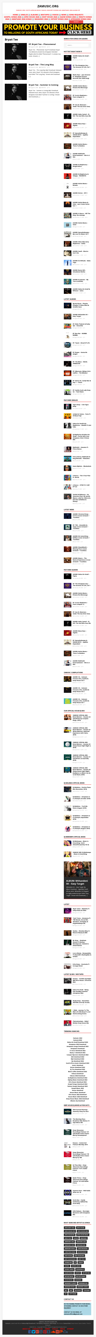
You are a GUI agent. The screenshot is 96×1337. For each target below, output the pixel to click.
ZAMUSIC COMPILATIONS (73, 672)
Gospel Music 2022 (77, 1088)
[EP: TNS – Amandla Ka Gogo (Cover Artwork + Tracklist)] (67, 529)
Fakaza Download (77, 1073)
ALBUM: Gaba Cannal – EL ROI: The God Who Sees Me (82, 115)
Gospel (67, 1266)
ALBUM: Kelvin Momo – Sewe (80, 223)
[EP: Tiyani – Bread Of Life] (67, 347)
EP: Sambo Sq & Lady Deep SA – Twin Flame (81, 391)
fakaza (80, 1262)
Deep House (68, 1255)
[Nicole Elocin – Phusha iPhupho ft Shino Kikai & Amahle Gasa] (67, 307)
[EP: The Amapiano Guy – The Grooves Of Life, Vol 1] (67, 69)
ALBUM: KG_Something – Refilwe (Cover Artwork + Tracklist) (81, 537)
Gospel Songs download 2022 (77, 1084)
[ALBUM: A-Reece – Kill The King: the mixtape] (67, 217)
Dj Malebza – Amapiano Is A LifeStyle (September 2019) (81, 817)
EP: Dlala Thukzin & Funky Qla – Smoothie (81, 325)
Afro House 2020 (83, 1231)
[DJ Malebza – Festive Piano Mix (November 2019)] (67, 791)
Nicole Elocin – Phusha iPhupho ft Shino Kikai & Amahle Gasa (81, 305)
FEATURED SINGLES (71, 400)
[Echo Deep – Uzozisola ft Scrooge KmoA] (67, 968)
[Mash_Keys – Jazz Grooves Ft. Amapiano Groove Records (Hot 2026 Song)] (67, 78)
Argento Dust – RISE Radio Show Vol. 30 (81, 1191)
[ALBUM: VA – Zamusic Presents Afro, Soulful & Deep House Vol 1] (67, 703)
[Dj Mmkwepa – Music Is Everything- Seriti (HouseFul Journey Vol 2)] (67, 845)
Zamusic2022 (77, 1040)
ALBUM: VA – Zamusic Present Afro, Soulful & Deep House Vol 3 (80, 678)
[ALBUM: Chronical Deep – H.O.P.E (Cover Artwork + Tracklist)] (67, 518)
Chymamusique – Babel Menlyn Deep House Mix (81, 1022)
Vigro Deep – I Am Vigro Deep (81, 405)
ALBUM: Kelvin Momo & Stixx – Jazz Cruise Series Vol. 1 (81, 204)
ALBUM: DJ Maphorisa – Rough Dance (80, 165)
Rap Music (78, 1290)
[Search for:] (77, 45)
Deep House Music (70, 1259)
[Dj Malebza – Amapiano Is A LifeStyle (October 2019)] (67, 800)
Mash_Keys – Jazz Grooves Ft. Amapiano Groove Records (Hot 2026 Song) (81, 76)
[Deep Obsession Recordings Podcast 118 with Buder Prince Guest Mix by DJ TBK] (67, 1156)
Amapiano (83, 1238)
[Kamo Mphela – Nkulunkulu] (67, 470)
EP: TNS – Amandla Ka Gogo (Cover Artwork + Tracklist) (80, 526)
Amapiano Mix (81, 1245)
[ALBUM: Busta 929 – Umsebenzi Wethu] (67, 274)
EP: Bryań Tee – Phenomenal (42, 44)
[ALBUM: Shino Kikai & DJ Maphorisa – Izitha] (67, 245)
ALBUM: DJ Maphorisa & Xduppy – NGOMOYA (80, 175)
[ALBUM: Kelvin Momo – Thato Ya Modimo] (67, 148)
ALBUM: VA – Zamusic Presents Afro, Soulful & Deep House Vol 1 (81, 700)
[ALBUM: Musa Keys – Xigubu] (67, 127)
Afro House (80, 1228)
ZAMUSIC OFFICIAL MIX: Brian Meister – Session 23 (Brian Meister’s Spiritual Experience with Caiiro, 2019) (81, 731)
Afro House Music (82, 1235)
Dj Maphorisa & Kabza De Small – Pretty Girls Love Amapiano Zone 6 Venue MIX (81, 437)
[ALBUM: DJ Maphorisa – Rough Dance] (67, 168)
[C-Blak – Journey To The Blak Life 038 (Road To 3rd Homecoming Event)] (67, 1014)
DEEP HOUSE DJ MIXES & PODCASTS (76, 1105)
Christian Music (83, 1248)
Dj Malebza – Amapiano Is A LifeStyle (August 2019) (81, 827)
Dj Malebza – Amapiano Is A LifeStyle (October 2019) (81, 797)
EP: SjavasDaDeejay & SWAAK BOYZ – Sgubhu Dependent (80, 134)
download (68, 1262)
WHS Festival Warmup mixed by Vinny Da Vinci (81, 1110)
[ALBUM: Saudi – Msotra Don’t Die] (67, 255)
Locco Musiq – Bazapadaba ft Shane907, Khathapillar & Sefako (82, 954)
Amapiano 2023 (81, 1241)
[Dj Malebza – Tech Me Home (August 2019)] (67, 810)
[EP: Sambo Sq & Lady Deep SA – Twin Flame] (67, 394)
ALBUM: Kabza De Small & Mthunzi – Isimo (81, 290)
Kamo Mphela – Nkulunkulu (82, 466)
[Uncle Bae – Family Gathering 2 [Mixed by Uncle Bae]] (67, 1204)
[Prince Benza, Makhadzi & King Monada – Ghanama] (67, 460)
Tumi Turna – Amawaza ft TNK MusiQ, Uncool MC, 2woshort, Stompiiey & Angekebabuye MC (81, 920)
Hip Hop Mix (86, 1273)
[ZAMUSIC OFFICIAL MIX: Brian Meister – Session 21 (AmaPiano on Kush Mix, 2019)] (67, 759)
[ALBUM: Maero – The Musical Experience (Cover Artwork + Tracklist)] (67, 562)
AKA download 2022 (77, 1057)
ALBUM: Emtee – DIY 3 (80, 193)
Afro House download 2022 (78, 1082)
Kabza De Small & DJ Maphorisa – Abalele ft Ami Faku (82, 425)
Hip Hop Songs (80, 1276)
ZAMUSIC (43, 47)
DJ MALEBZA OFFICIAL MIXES (74, 783)
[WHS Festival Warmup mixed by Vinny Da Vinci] (67, 1113)
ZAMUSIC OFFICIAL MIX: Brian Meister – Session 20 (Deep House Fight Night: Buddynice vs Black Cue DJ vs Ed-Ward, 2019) (81, 771)
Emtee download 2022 (77, 1067)
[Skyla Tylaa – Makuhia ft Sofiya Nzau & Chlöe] (67, 912)
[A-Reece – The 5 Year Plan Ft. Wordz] (67, 479)
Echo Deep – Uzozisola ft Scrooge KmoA (81, 965)
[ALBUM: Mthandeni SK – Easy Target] (67, 318)
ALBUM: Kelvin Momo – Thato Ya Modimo (80, 145)
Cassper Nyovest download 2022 (77, 1055)
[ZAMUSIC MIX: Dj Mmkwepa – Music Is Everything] (67, 856)
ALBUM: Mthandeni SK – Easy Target (81, 315)
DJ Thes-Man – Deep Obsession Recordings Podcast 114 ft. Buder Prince (80, 1167)
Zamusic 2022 (77, 1038)
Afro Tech (68, 1238)
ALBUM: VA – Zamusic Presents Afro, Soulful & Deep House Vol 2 (81, 689)
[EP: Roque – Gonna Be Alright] (67, 356)
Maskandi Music (70, 1287)
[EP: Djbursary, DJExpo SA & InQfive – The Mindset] (67, 375)
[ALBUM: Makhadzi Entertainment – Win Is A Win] (67, 157)
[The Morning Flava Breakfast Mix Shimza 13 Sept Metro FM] (67, 1123)
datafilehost (82, 1252)
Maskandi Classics (70, 1283)
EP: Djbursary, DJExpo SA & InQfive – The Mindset (81, 372)
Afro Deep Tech (69, 1228)
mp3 (66, 1290)
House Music (69, 1280)
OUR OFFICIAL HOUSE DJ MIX (74, 711)
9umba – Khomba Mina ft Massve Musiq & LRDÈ (81, 932)
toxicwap (87, 1290)
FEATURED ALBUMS (71, 570)
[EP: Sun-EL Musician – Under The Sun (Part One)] (67, 108)
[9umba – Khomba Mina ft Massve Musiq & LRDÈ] (67, 935)
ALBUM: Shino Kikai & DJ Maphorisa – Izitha (81, 242)
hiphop (77, 1273)
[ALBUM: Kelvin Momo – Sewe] (67, 227)
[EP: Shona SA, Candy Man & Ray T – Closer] (67, 384)
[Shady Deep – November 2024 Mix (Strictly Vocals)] (67, 1004)
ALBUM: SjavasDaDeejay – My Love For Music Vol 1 (81, 233)
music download (77, 1065)
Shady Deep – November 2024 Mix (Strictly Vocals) (81, 1001)
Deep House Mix (79, 1255)
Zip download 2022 (77, 1061)
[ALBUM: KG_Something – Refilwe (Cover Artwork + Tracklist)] (67, 540)
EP (75, 1262)
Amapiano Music (70, 1248)
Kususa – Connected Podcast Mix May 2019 (80, 1143)
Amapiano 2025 (69, 1245)
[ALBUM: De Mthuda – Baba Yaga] (67, 264)
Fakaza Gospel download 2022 (78, 1086)
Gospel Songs (69, 1269)
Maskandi (78, 1280)
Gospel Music (76, 1266)
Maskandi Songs (82, 1287)
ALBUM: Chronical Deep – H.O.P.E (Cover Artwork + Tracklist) (81, 515)
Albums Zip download (77, 1101)
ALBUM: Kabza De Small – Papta (81, 56)
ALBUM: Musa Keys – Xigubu (80, 124)
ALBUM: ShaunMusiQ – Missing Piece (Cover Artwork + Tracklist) (80, 548)
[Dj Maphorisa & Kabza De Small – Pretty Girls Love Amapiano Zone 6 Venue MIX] (67, 438)
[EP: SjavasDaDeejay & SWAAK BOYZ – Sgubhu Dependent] (67, 137)
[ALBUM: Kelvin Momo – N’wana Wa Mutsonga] (67, 89)
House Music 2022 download (77, 1097)
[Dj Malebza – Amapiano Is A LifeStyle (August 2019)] (67, 830)
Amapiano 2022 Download (77, 1044)
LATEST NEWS (69, 510)
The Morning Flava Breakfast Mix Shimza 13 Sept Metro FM (81, 1120)
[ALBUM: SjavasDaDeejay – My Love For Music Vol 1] (67, 236)
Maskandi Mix (83, 1283)
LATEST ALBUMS (70, 299)
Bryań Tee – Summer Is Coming (43, 85)
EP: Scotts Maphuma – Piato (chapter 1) (80, 96)
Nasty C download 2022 (77, 1053)
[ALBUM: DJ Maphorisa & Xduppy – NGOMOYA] (67, 178)
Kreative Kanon (63, 1327)
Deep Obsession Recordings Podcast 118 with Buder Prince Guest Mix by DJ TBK (81, 1154)
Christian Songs (70, 1252)
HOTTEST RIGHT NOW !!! (73, 52)
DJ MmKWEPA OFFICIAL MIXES (74, 837)
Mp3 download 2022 (77, 1059)
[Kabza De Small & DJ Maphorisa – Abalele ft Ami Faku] (67, 427)
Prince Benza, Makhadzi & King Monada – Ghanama (81, 457)
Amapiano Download (77, 1048)
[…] (39, 56)
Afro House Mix (70, 1235)
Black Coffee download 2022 (77, 1071)
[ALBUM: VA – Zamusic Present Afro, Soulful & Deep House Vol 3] (67, 681)
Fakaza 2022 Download (77, 1076)
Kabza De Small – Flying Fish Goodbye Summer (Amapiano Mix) (80, 991)
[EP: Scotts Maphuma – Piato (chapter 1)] (67, 99)
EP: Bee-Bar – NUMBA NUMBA (80, 334)
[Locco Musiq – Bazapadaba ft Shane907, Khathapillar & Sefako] (67, 957)
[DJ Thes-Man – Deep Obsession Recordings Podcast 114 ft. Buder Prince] (67, 1169)
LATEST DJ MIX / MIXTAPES (73, 974)
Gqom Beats (80, 1269)
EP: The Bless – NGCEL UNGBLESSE (80, 362)
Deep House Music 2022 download (77, 1099)
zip (66, 1294)
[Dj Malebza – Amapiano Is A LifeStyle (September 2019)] (67, 819)
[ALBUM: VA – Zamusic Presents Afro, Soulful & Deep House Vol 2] (67, 692)
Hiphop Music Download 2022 (77, 1080)
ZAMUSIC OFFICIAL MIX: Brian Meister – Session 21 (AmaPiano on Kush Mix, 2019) (81, 757)
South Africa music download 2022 (77, 1063)
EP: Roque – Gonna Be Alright (80, 353)
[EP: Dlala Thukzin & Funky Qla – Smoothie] (67, 328)
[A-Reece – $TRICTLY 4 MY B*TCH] (67, 489)
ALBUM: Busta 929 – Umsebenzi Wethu (79, 271)
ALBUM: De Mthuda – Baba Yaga (81, 261)
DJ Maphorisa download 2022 (77, 1078)
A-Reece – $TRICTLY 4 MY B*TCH (81, 486)
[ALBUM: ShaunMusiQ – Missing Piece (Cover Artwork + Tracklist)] (67, 551)
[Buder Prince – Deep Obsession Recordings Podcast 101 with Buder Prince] (67, 1181)
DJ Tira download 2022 (77, 1069)
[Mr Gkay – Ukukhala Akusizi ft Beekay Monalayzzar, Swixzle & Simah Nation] (67, 944)
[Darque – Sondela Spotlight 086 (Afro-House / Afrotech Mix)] (67, 982)
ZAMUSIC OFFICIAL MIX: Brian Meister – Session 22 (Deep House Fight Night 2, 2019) (82, 744)
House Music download (77, 1092)
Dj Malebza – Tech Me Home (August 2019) (80, 807)
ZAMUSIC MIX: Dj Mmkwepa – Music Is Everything (82, 853)
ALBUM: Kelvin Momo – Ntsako (80, 184)
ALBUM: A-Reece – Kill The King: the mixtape (81, 214)
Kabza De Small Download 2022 (77, 1042)
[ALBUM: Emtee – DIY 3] (67, 197)
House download (77, 1090)
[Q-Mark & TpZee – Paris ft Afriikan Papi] (67, 418)
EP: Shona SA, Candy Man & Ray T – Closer (82, 381)
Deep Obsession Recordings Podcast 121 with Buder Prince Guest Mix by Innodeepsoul (81, 1132)
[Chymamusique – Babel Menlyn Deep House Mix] (67, 1025)
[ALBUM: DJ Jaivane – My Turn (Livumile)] (67, 283)
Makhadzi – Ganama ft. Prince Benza (80, 448)
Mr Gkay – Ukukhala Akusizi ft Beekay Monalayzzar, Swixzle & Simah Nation (80, 943)
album (76, 1238)
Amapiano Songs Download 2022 (77, 1046)
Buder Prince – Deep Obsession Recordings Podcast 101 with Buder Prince (81, 1180)
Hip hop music (69, 1276)
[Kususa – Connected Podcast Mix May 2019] (67, 1147)
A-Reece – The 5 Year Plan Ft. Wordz (81, 476)
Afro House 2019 (70, 1231)
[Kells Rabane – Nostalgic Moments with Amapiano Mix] (67, 1215)
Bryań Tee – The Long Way (41, 64)
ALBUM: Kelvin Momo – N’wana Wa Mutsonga (80, 86)
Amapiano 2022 (69, 1241)
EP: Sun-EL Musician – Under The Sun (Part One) (81, 105)
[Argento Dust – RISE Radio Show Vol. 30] (67, 1194)
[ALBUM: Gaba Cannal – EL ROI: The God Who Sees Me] (67, 118)
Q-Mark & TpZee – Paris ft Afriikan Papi (81, 415)
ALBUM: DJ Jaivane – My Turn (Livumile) (80, 280)
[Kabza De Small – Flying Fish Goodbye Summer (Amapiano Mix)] (67, 993)
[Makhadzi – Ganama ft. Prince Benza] (67, 451)
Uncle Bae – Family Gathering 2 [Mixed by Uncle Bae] (80, 1201)
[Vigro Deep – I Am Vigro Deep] (67, 408)
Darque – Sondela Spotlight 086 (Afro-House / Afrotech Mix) (82, 980)
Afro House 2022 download (78, 1094)
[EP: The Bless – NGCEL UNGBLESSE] (67, 365)
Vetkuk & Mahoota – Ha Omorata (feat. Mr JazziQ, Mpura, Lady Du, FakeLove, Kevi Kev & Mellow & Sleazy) (82, 498)
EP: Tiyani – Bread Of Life (81, 343)
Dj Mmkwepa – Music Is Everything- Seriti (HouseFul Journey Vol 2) (81, 842)
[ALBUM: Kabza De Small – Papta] (67, 60)
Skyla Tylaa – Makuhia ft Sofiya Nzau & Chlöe (81, 909)
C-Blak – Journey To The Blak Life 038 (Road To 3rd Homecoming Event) (81, 1011)
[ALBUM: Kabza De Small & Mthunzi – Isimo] (67, 293)
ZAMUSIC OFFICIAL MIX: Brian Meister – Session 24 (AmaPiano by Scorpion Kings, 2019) (81, 717)
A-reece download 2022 (77, 1050)
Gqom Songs (69, 1273)
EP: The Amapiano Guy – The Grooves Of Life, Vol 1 (81, 66)
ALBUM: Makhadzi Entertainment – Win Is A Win (81, 155)
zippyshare (72, 1294)
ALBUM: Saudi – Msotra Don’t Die (80, 252)
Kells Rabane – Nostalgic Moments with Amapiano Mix (81, 1212)
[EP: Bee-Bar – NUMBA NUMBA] (67, 337)
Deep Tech (81, 1259)
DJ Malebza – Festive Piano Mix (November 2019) (82, 788)
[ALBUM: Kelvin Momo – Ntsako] (67, 187)
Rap (71, 1290)
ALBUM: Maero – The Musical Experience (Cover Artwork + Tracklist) (81, 559)
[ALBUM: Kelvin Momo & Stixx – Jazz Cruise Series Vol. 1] (67, 206)
